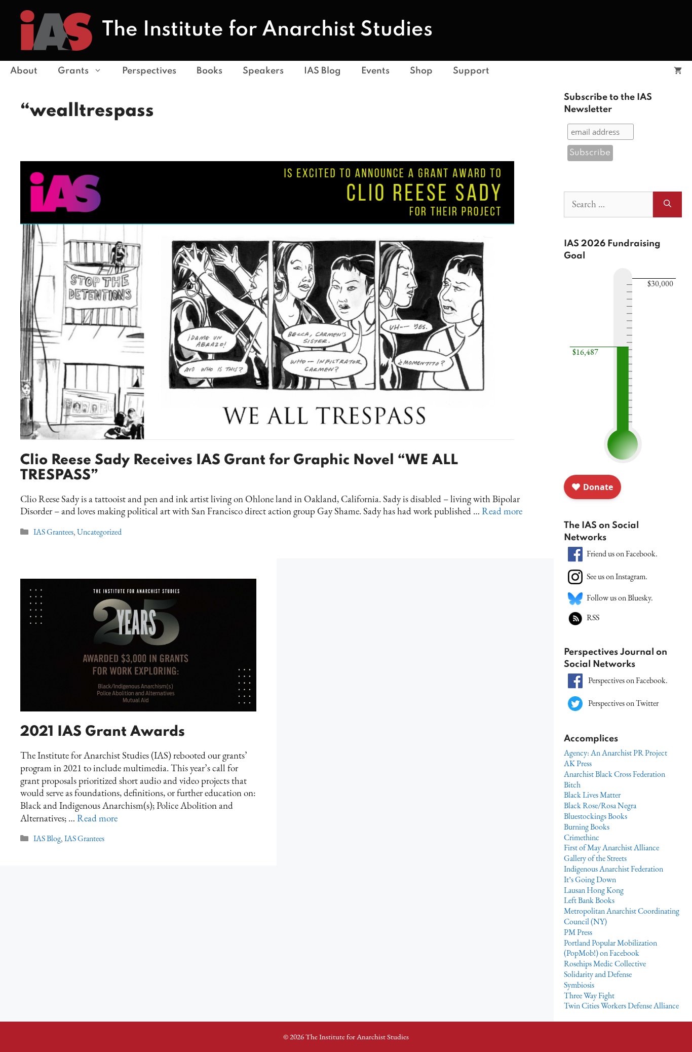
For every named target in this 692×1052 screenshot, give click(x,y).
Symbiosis (579, 985)
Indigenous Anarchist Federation (613, 868)
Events (375, 71)
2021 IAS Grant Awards (104, 732)
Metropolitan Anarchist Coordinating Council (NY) (621, 916)
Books (209, 71)
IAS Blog (322, 71)
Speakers (263, 71)
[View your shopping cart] (678, 71)
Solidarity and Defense (598, 974)
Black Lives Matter (592, 795)
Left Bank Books (589, 900)
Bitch (572, 784)
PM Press (578, 932)
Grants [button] (73, 71)
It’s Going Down (590, 879)
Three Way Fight (589, 995)
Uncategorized (99, 532)
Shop (421, 71)
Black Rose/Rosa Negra (600, 805)
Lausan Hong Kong (594, 890)
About (23, 71)
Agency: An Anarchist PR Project (615, 752)
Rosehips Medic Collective (605, 963)
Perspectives (149, 71)
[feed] (575, 617)
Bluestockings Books (595, 816)
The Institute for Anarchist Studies (267, 30)
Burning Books (586, 826)
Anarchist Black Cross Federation (614, 774)
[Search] (667, 204)
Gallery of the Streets (595, 858)
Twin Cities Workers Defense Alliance (621, 1005)
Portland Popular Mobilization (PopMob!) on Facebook (610, 948)
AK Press (578, 763)
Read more (502, 511)
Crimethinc (581, 837)
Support (471, 71)
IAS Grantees (53, 532)
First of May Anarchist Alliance (611, 847)
